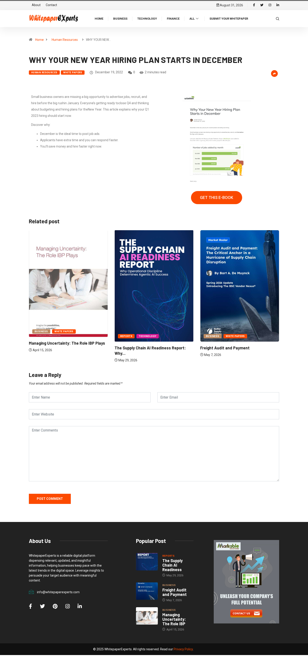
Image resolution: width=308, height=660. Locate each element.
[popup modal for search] (277, 18)
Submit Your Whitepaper (228, 18)
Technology (147, 18)
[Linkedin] (277, 5)
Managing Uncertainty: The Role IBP (174, 619)
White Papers (72, 72)
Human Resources (65, 40)
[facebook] (254, 5)
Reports (126, 336)
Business (120, 18)
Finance (173, 18)
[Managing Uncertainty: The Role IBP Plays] (147, 616)
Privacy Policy (183, 649)
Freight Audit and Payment (225, 347)
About (36, 5)
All (192, 18)
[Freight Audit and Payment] (147, 591)
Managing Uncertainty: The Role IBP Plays (67, 343)
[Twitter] (261, 5)
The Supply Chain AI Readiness (172, 565)
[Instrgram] (270, 5)
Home (99, 18)
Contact (51, 5)
